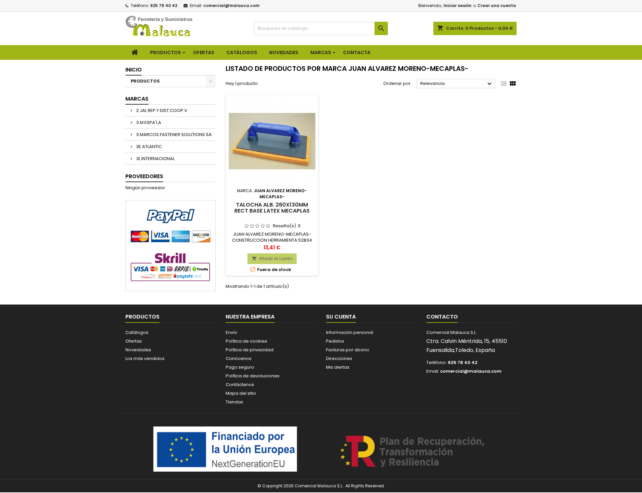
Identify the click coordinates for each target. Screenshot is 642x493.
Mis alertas (337, 367)
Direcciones (339, 358)
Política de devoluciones (253, 376)
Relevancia (457, 84)
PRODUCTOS (165, 52)
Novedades (138, 350)
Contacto (442, 317)
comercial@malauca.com (231, 5)
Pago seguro (240, 367)
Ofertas (133, 341)
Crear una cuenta (496, 5)
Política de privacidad (250, 350)
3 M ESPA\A (148, 122)
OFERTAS (203, 52)
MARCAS (320, 52)
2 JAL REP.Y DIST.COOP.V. (161, 110)
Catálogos (241, 52)
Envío (231, 332)
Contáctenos (240, 384)
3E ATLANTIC (148, 146)
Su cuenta (341, 317)
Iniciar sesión (457, 5)
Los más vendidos (145, 358)
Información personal (349, 332)
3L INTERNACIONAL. (155, 158)
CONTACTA (356, 52)
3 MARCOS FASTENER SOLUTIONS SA (173, 134)
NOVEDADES (283, 52)
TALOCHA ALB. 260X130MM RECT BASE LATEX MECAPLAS (272, 208)
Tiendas (234, 402)
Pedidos (335, 341)
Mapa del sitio (241, 393)
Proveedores (144, 176)
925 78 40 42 (163, 5)
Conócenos (238, 358)
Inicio (133, 70)
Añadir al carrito (272, 258)
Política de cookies (246, 341)
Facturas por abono (347, 350)
